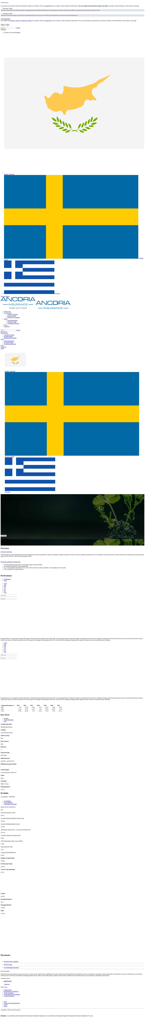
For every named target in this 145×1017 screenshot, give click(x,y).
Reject (2, 24)
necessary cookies (15, 20)
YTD (5, 583)
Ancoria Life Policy (12, 314)
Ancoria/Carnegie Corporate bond (10, 835)
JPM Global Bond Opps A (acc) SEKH (12, 841)
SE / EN (3, 29)
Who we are (7, 311)
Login (2, 348)
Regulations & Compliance (11, 991)
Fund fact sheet (8, 964)
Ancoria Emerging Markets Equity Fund (12, 818)
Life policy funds (11, 322)
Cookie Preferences (9, 996)
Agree (7, 24)
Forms (5, 1004)
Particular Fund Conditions (11, 961)
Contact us (7, 326)
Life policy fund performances (12, 1003)
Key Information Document (11, 967)
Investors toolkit (11, 316)
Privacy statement (8, 993)
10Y (5, 592)
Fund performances (12, 320)
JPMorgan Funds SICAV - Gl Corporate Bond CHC (16, 829)
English (6, 174)
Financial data (7, 990)
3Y (5, 589)
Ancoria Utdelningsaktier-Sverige (10, 824)
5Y (5, 591)
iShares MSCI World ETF (8, 807)
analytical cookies (27, 20)
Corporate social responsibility (12, 994)
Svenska (141, 258)
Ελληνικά (11, 174)
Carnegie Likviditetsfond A (8, 852)
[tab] (72, 552)
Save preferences (5, 19)
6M (5, 586)
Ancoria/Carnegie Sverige (8, 812)
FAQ (5, 1001)
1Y (5, 588)
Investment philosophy (13, 323)
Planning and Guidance (13, 317)
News (5, 325)
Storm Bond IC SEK (7, 846)
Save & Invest (7, 313)
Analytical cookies (7, 13)
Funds (5, 319)
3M (5, 585)
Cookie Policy (48, 6)
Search (18, 27)
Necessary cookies (8, 8)
